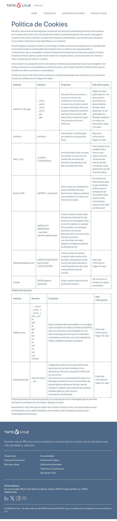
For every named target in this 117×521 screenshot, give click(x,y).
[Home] (18, 5)
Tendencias (50, 13)
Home (34, 13)
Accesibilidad (47, 456)
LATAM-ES (38, 5)
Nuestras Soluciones (73, 13)
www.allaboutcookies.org (23, 413)
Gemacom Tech (48, 473)
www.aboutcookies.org (76, 410)
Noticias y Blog (99, 13)
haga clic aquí (102, 335)
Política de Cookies (49, 460)
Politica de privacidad (51, 464)
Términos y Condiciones (52, 468)
